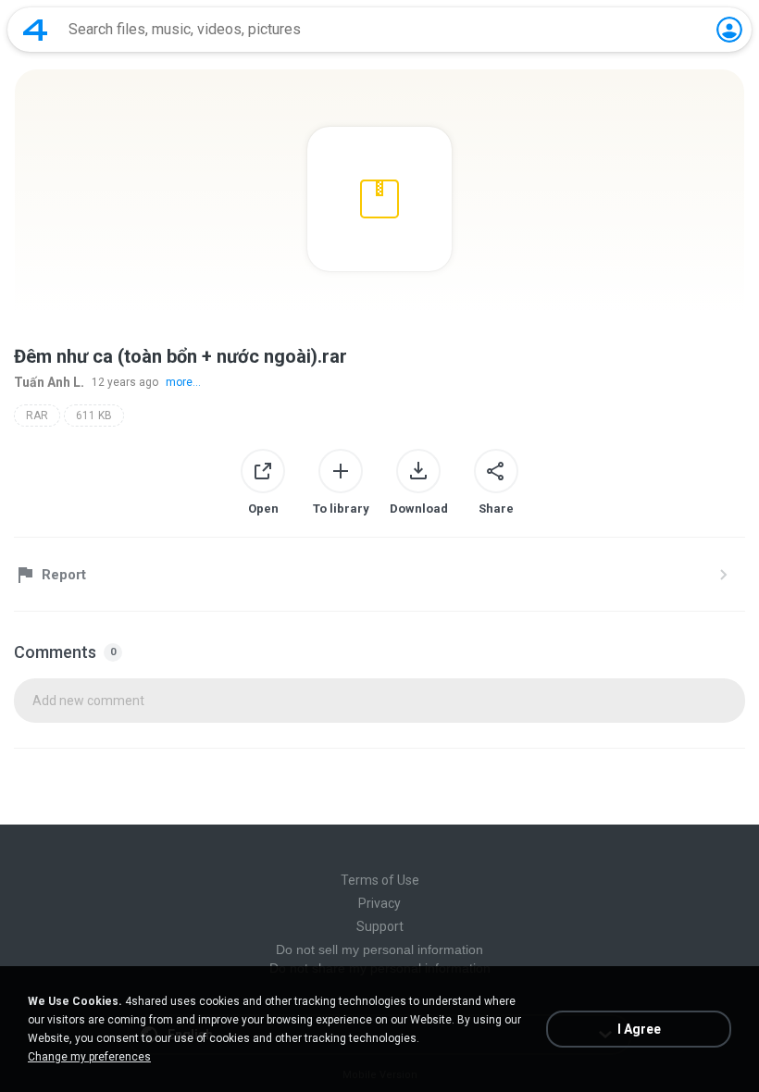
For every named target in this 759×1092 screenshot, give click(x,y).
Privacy (379, 903)
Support (380, 926)
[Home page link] (35, 29)
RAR (37, 415)
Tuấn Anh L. (49, 382)
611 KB (94, 415)
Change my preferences (89, 1056)
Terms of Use (380, 880)
